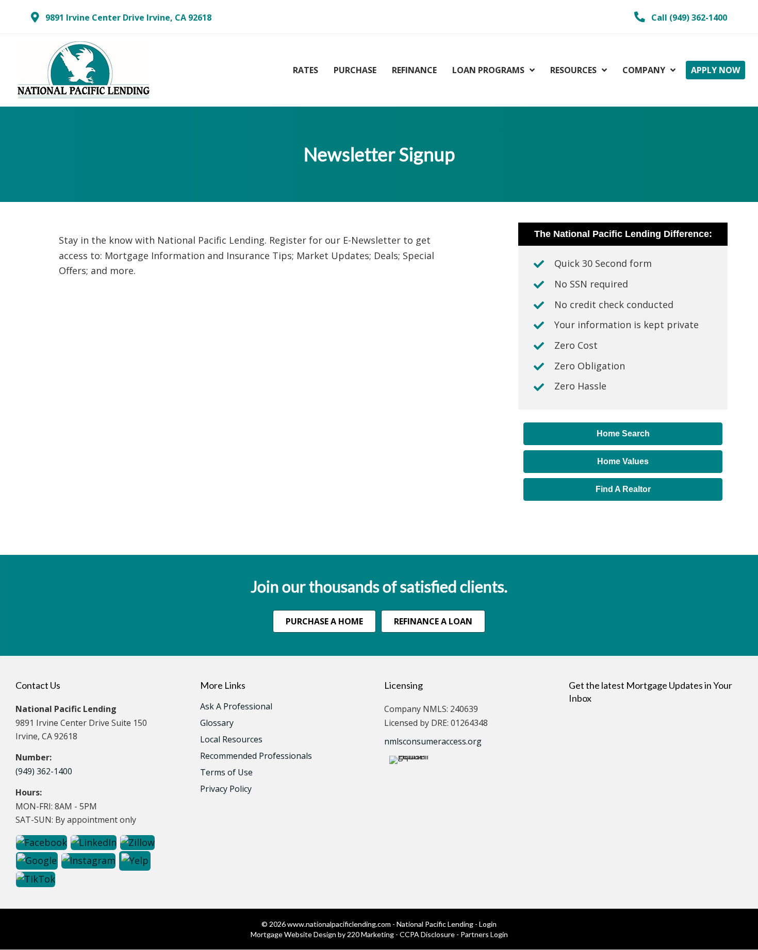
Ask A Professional (236, 707)
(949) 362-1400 (43, 771)
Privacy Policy (226, 789)
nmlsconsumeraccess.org (433, 741)
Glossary (217, 723)
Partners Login (484, 934)
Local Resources (231, 740)
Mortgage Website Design (293, 934)
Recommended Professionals (256, 756)
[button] (121, 17)
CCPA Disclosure (427, 934)
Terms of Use (226, 773)
